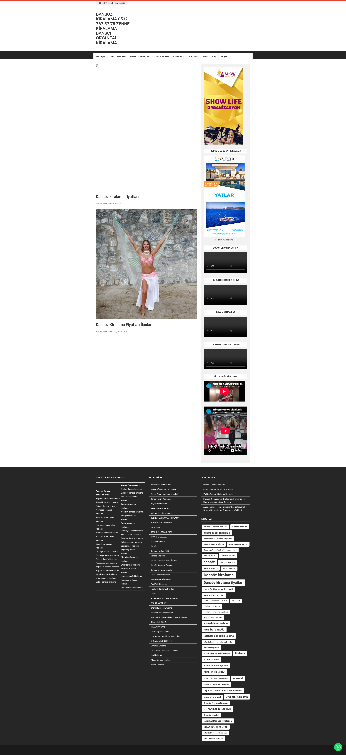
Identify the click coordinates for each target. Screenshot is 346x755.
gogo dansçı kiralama (213, 617)
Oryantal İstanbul (211, 715)
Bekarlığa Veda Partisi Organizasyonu (220, 550)
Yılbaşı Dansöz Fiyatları (161, 660)
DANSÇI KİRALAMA (159, 537)
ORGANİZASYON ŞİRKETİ (161, 641)
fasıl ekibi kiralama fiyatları (216, 612)
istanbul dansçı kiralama (216, 623)
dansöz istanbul (211, 568)
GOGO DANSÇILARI (159, 603)
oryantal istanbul (212, 697)
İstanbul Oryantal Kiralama (215, 733)
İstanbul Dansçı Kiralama (161, 608)
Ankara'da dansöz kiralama (215, 527)
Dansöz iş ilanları (229, 568)
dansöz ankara (227, 562)
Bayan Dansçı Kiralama (214, 544)
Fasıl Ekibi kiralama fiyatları (162, 589)
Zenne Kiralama (157, 665)
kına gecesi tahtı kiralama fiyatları (165, 636)
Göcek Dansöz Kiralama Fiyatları (164, 598)
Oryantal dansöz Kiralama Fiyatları (223, 690)
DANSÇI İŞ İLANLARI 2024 (161, 532)
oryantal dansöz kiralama (216, 684)
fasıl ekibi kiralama (212, 606)
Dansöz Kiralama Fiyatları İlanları (124, 324)
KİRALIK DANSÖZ (158, 627)
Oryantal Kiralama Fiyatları (216, 703)
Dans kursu (155, 527)
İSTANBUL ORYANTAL (216, 727)
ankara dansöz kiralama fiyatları (218, 539)
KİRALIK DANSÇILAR (159, 622)
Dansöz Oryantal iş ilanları (162, 570)
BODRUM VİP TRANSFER (161, 523)
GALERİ (205, 57)
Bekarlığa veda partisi (160, 508)
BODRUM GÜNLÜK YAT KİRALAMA (165, 518)
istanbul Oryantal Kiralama (217, 653)
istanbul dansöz (214, 629)
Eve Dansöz (236, 601)
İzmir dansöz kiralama (213, 739)
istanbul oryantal (211, 647)
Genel (153, 594)
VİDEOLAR (193, 57)
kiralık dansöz (211, 659)
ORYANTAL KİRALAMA (139, 57)
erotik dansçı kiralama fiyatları (215, 601)
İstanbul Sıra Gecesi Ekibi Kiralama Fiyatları (169, 617)
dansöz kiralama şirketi (214, 595)
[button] (338, 747)
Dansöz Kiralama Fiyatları (161, 565)
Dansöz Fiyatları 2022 (160, 551)
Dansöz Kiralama (158, 556)
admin (108, 203)
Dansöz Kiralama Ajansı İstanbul (164, 560)
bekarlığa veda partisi (238, 544)
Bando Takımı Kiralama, (161, 499)
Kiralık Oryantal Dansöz (161, 631)
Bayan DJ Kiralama (159, 504)
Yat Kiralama (156, 655)
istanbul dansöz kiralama (219, 635)
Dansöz (154, 546)
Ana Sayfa (100, 57)
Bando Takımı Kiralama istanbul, (164, 494)
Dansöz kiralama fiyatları (117, 196)
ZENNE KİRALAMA (161, 57)
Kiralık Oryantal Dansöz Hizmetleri (218, 489)
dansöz (209, 562)
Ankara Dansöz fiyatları (161, 485)
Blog (214, 57)
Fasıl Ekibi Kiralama (159, 584)
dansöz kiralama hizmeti (218, 589)
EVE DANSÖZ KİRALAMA (161, 579)
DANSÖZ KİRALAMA (117, 57)
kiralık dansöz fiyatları (216, 665)
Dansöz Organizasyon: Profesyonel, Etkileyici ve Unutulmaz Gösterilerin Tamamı (224, 500)
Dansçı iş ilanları (210, 555)
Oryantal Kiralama (158, 646)
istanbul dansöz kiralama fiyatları (218, 642)
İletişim (224, 57)
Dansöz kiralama (219, 575)
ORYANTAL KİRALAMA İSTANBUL (165, 650)
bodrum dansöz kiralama (161, 513)
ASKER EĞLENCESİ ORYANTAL (163, 489)
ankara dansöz (239, 526)
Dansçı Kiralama (158, 542)
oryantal (238, 678)
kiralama (240, 653)
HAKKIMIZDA (178, 57)
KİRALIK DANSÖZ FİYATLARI (216, 679)
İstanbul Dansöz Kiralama (162, 613)
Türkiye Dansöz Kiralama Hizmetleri (218, 494)
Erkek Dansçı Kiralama (160, 575)
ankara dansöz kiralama (217, 532)
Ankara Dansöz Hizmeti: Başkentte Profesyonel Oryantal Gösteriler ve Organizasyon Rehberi (224, 508)
